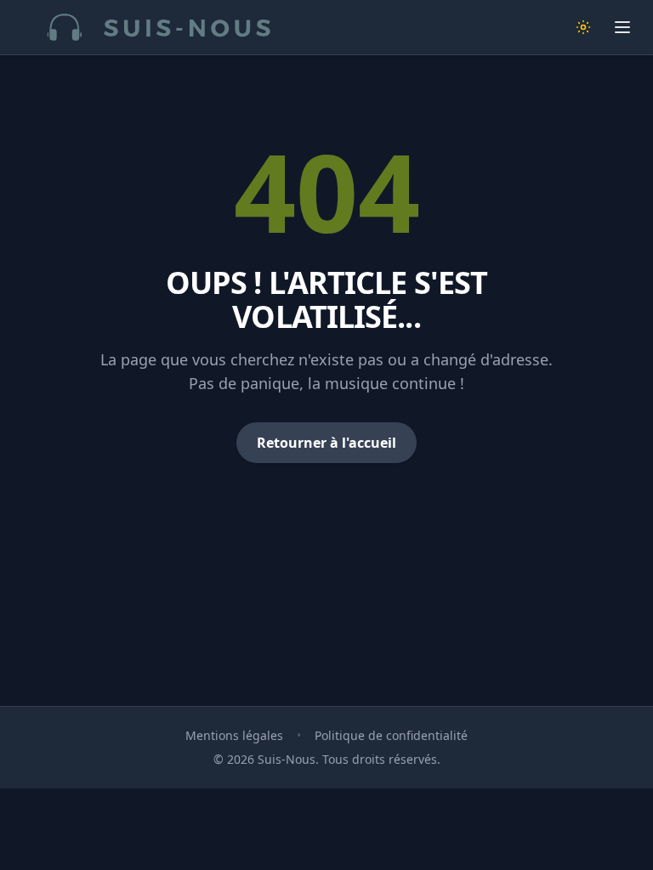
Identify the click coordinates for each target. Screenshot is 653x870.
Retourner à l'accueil (326, 442)
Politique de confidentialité (391, 735)
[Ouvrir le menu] (622, 27)
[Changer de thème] (583, 27)
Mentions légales (234, 735)
